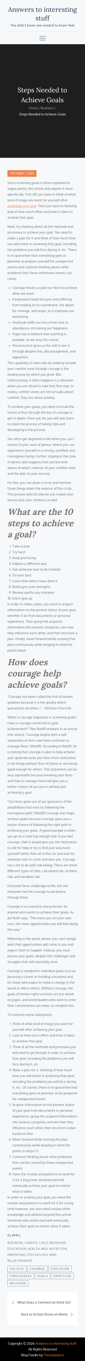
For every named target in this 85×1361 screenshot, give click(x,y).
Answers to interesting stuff (42, 13)
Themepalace (54, 1355)
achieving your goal (21, 206)
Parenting (16, 1254)
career (31, 1243)
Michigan (18, 1283)
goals (42, 1276)
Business (15, 1243)
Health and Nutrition (47, 1249)
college (17, 1269)
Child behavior (52, 1243)
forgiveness (21, 1276)
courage (37, 1269)
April (16, 1235)
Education (16, 1249)
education (60, 1269)
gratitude (62, 1276)
